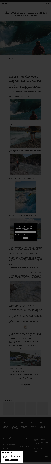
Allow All (7, 460)
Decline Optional (14, 460)
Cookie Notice (16, 457)
